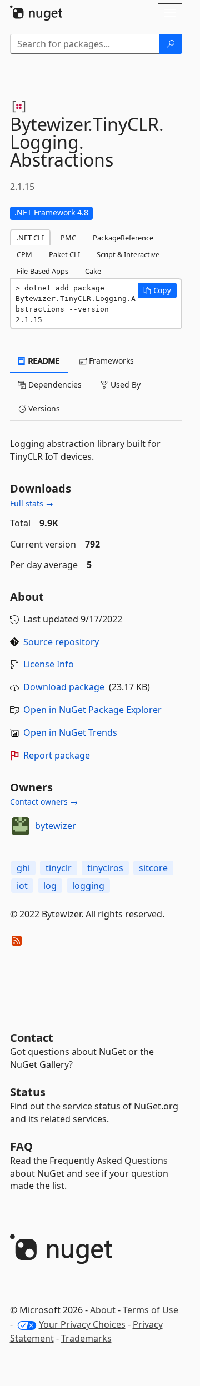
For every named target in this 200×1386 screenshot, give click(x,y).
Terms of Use (150, 1310)
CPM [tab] (24, 254)
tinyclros (105, 868)
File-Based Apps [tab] (42, 271)
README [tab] (43, 360)
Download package (63, 687)
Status (28, 1091)
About (103, 1310)
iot (22, 886)
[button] (157, 290)
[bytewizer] (21, 826)
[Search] (170, 44)
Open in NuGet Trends (70, 732)
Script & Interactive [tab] (128, 254)
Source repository (61, 642)
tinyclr (59, 868)
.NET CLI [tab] (30, 238)
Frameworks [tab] (110, 360)
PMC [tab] (68, 238)
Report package (56, 755)
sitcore (153, 868)
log (50, 886)
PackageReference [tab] (123, 238)
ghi (23, 868)
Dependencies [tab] (54, 384)
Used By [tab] (124, 384)
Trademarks (86, 1338)
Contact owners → (44, 801)
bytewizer (55, 826)
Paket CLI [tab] (64, 254)
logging (88, 886)
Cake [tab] (93, 271)
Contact (31, 1037)
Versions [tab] (43, 408)
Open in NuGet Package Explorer (92, 710)
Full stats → (31, 503)
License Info (48, 664)
